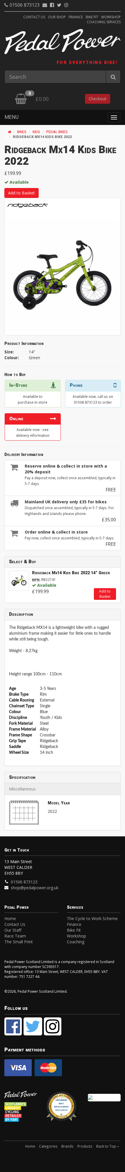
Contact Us (34, 17)
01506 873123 (25, 5)
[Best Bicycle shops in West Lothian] (62, 1109)
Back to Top (106, 1146)
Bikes (21, 132)
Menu (12, 117)
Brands (67, 1146)
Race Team (15, 936)
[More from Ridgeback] (27, 205)
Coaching (75, 941)
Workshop (111, 17)
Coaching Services (104, 21)
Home (10, 918)
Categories (48, 1146)
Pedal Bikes (57, 132)
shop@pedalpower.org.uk (34, 887)
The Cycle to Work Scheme (92, 918)
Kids (36, 132)
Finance (76, 17)
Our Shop (57, 17)
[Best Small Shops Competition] (104, 1097)
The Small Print (18, 941)
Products (84, 1146)
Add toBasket (104, 594)
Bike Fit (92, 17)
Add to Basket (21, 193)
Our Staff (12, 930)
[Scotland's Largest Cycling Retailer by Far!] (20, 1111)
